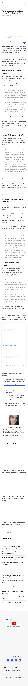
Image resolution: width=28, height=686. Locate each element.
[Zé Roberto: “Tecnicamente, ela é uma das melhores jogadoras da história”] (14, 511)
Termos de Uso (16, 670)
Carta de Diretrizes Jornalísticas (13, 667)
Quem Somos (13, 665)
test (2, 542)
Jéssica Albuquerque (14, 427)
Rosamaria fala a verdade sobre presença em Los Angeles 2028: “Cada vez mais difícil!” (15, 398)
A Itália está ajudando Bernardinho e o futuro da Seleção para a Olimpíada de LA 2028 (14, 472)
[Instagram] (16, 660)
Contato (8, 670)
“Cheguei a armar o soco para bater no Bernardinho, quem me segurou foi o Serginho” (13, 498)
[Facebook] (8, 660)
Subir (14, 683)
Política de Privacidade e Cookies (14, 672)
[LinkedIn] (20, 660)
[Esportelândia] (10, 3)
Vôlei (3, 8)
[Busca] (24, 3)
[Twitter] (12, 660)
